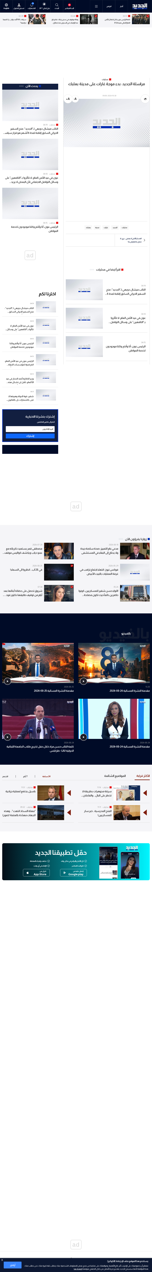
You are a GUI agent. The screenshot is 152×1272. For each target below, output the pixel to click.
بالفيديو (126, 633)
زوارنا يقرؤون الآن (136, 539)
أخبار (121, 6)
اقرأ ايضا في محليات (108, 269)
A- (75, 98)
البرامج (109, 6)
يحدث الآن (32, 86)
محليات (52, 125)
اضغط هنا (78, 1269)
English (6, 8)
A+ (68, 98)
